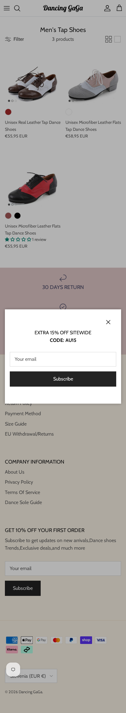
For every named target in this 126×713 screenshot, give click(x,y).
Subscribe (63, 379)
